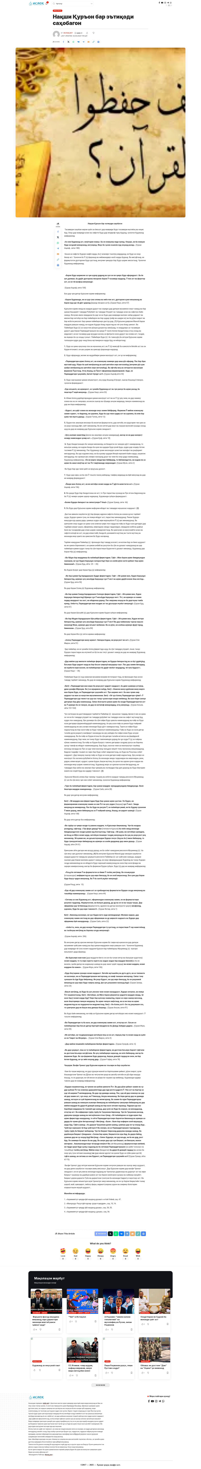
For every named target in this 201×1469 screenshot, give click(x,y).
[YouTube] (162, 2)
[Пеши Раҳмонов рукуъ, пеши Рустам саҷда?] (118, 1349)
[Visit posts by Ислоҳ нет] (56, 34)
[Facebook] (159, 2)
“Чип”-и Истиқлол (77, 1317)
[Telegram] (168, 2)
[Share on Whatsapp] (73, 42)
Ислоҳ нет (68, 33)
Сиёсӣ (80, 1312)
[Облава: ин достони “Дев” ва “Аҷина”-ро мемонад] (154, 1349)
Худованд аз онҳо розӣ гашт (46, 1365)
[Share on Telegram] (83, 42)
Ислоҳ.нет (48, 1455)
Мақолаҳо (57, 10)
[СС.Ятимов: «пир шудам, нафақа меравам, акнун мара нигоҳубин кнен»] (82, 1349)
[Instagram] (165, 2)
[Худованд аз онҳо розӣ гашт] (46, 1349)
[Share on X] (68, 42)
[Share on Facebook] (63, 42)
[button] (93, 42)
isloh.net (46, 1403)
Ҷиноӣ (44, 1312)
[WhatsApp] (170, 2)
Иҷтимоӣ (36, 1312)
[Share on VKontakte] (78, 42)
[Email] (88, 42)
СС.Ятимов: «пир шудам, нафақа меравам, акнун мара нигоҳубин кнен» (80, 1368)
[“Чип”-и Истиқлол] (82, 1301)
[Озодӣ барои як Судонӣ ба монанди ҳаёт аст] (154, 1301)
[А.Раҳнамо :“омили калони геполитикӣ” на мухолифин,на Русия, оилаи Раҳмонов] (118, 1301)
